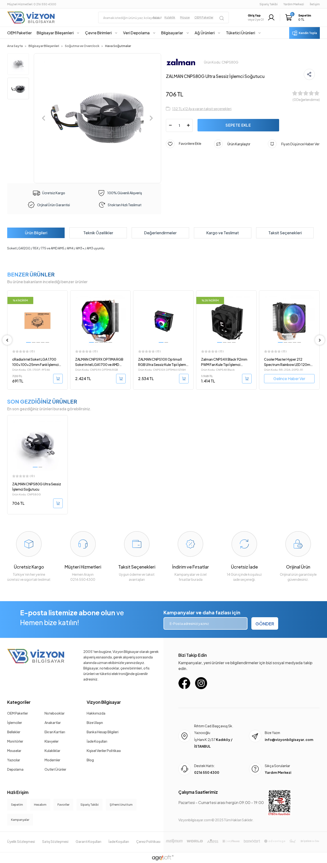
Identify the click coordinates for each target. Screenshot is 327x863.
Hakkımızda (96, 713)
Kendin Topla (308, 33)
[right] (320, 340)
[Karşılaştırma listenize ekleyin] (64, 307)
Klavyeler (52, 741)
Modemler (52, 760)
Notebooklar (55, 713)
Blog (90, 760)
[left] (7, 340)
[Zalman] (181, 61)
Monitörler (15, 741)
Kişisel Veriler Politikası (104, 750)
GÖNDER (264, 623)
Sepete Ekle (238, 125)
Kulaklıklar (52, 750)
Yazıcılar (13, 760)
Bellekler (13, 732)
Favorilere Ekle (188, 143)
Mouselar (14, 750)
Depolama (15, 769)
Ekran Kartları (55, 732)
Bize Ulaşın (95, 722)
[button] (299, 17)
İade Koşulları (97, 741)
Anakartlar (53, 722)
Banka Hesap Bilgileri (102, 732)
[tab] (36, 233)
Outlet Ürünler (55, 769)
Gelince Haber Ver (226, 378)
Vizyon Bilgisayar (104, 702)
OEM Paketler (17, 713)
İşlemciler (14, 722)
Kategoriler (19, 702)
